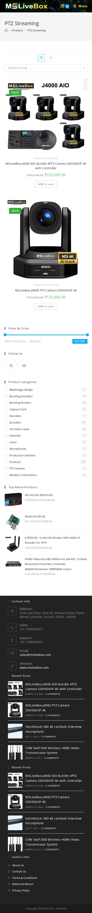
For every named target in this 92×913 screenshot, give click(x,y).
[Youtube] (24, 365)
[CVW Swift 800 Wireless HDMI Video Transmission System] (15, 752)
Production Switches (22, 455)
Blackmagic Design (21, 390)
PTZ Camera (51, 158)
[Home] (6, 30)
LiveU (12, 442)
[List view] (50, 57)
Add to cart (46, 184)
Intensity (15, 435)
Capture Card (17, 409)
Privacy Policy (21, 890)
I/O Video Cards (19, 429)
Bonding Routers (20, 403)
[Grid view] (41, 57)
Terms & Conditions (24, 878)
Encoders (15, 422)
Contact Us (19, 871)
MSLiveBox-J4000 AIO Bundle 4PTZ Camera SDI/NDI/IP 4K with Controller (46, 166)
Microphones (17, 449)
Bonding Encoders (21, 396)
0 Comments (53, 693)
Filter (80, 341)
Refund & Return (22, 884)
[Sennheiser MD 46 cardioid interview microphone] (15, 731)
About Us (18, 865)
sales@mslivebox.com (35, 655)
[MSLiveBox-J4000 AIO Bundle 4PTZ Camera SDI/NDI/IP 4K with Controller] (15, 688)
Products (39, 158)
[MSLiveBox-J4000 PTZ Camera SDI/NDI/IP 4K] (15, 709)
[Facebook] (11, 365)
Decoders (15, 416)
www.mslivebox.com (34, 667)
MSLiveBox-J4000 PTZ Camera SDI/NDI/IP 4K (46, 290)
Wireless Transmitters (23, 475)
